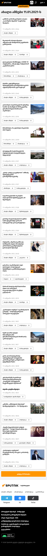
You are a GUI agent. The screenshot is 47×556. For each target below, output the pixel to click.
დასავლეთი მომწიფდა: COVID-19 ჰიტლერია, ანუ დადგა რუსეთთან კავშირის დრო (16, 64)
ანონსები (7, 188)
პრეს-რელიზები (7, 518)
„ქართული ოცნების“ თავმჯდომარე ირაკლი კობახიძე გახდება (15, 452)
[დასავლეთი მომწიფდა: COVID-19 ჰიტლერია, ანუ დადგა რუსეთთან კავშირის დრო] (37, 65)
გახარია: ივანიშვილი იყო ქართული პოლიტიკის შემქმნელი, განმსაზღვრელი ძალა (14, 268)
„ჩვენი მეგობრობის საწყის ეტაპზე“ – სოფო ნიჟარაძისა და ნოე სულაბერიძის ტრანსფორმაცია (15, 430)
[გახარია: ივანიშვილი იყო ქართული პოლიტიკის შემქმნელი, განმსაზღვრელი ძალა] (37, 268)
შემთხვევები (24, 211)
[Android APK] (8, 536)
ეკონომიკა (40, 492)
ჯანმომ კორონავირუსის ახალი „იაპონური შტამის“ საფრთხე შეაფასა (15, 21)
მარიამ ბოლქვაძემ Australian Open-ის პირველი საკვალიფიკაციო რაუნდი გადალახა (14, 289)
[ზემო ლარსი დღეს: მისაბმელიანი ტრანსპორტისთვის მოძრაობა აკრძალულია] (37, 337)
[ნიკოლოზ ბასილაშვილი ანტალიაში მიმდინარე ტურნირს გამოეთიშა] (37, 44)
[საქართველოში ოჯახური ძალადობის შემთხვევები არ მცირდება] (37, 200)
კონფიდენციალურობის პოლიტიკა (15, 521)
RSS (16, 518)
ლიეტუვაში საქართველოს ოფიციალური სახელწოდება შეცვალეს (14, 153)
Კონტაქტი (21, 512)
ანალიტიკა (21, 76)
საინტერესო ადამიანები (12, 397)
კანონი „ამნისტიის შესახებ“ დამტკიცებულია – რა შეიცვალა (15, 405)
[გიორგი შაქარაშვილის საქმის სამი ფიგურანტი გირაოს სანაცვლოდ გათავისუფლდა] (37, 223)
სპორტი (22, 54)
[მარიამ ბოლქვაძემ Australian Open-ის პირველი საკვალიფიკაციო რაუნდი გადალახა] (37, 291)
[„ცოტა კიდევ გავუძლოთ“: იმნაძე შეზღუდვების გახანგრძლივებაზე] (37, 177)
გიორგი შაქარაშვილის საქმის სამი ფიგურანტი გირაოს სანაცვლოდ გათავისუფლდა (15, 221)
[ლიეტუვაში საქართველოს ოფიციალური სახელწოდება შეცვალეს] (37, 154)
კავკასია (22, 257)
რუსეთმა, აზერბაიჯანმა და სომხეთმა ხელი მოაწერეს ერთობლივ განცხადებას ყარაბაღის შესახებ (13, 245)
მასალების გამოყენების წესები (13, 515)
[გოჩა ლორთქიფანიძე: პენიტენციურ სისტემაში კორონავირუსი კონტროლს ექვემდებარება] (37, 359)
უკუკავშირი (5, 529)
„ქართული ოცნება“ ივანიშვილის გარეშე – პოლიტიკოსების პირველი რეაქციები (16, 312)
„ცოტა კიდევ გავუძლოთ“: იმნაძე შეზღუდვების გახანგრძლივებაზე (16, 175)
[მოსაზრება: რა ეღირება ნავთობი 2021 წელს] (37, 132)
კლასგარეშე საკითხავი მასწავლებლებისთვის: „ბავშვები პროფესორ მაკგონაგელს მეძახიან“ (12, 380)
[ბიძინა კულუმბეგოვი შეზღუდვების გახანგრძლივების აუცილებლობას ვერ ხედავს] (37, 87)
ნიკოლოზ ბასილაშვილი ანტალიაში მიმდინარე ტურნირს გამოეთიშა (15, 42)
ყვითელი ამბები (25, 443)
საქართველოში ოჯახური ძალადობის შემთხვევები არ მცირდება (14, 198)
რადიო (6, 279)
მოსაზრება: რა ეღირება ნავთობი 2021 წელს (16, 129)
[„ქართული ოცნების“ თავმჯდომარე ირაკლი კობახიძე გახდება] (37, 455)
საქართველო (19, 279)
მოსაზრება (7, 76)
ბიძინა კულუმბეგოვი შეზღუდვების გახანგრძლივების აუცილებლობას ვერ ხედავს (16, 85)
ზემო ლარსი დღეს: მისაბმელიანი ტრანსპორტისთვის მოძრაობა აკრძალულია (15, 336)
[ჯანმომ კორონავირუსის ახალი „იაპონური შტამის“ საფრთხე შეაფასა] (37, 22)
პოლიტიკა (23, 165)
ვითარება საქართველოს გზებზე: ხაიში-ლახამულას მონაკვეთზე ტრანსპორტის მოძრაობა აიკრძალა (16, 108)
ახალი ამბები (8, 33)
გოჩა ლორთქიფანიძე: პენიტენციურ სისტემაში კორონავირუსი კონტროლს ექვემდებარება (13, 359)
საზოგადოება (24, 97)
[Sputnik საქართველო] (7, 4)
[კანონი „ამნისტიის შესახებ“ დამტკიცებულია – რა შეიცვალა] (37, 408)
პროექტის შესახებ (8, 512)
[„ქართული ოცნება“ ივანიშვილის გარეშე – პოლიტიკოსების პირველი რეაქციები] (37, 314)
